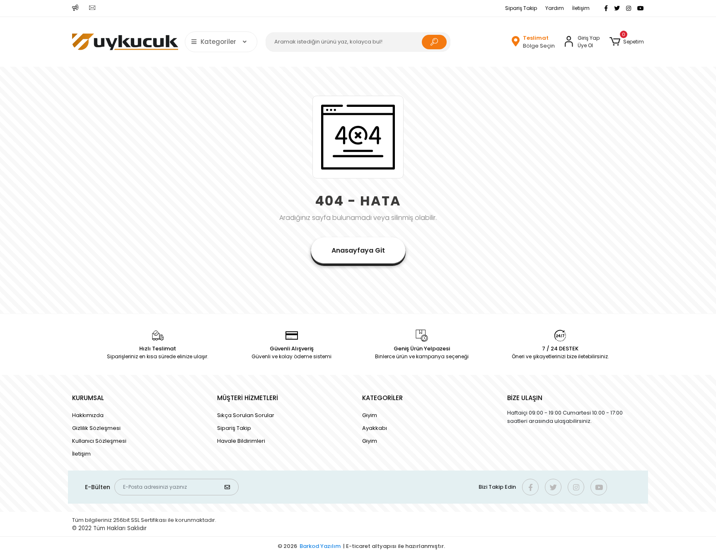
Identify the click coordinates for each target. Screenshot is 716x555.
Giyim (369, 415)
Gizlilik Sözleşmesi (96, 428)
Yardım (554, 8)
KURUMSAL (88, 397)
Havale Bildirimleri (241, 441)
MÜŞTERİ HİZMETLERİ (247, 397)
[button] (627, 42)
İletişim (581, 8)
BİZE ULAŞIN (524, 397)
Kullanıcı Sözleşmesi (99, 441)
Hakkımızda (88, 415)
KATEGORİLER (382, 397)
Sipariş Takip (521, 8)
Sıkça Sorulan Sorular (245, 415)
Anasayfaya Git (358, 250)
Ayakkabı (374, 428)
